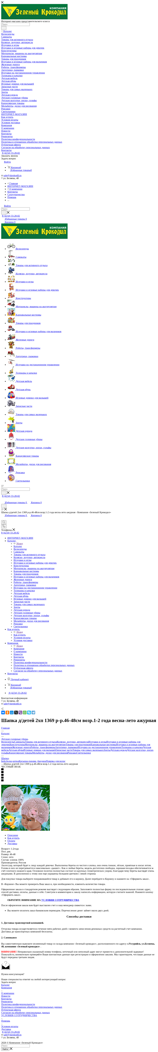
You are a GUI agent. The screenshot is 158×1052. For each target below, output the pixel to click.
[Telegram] (33, 712)
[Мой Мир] (12, 712)
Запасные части (64, 750)
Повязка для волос (55, 761)
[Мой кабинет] (2, 499)
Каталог (18, 546)
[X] (16, 712)
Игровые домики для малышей (39, 750)
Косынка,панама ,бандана (32, 761)
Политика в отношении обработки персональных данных (31, 1007)
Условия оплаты (9, 1026)
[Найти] (3, 28)
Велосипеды (7, 741)
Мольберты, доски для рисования (50, 753)
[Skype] (29, 712)
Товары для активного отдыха (41, 741)
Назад (20, 543)
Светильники (84, 753)
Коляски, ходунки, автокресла (72, 741)
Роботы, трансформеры (43, 747)
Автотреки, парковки (66, 747)
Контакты (6, 998)
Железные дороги (21, 747)
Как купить (20, 635)
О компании (7, 993)
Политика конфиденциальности (18, 1004)
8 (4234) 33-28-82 (11, 153)
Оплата (11, 840)
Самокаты (19, 741)
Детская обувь (15, 750)
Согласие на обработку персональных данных (25, 1012)
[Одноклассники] (7, 712)
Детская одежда (118, 750)
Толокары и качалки (132, 747)
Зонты (107, 750)
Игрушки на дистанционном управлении (99, 747)
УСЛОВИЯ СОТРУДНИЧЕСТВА (60, 900)
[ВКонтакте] (3, 712)
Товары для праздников (78, 744)
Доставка (12, 843)
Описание (12, 835)
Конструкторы (17, 744)
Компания (19, 648)
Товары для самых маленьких (88, 750)
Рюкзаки (72, 753)
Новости (5, 996)
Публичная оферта (11, 1010)
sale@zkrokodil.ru (12, 175)
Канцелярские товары (20, 753)
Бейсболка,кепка (10, 761)
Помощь (5, 1021)
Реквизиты (7, 1001)
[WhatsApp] (25, 712)
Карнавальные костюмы (103, 744)
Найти (5, 1049)
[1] (25, 830)
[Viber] (20, 712)
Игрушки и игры (97, 741)
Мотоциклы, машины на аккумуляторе (45, 744)
